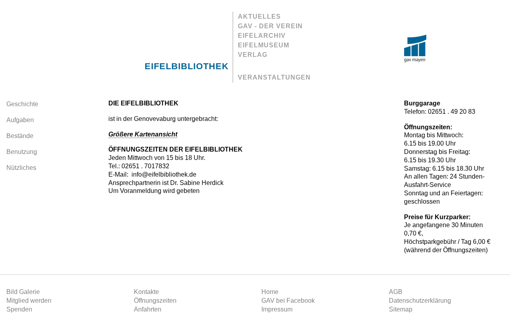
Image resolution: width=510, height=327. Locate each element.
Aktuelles (259, 16)
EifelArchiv (262, 35)
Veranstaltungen (274, 77)
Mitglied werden (28, 300)
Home (270, 291)
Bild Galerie (23, 291)
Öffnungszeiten (155, 300)
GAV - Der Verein (270, 26)
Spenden (19, 309)
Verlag (252, 54)
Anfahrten (147, 309)
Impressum (276, 309)
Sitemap (400, 309)
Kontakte (146, 291)
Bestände (19, 135)
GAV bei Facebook (288, 300)
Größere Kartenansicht (142, 134)
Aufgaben (20, 120)
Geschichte (22, 104)
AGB (395, 291)
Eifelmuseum (263, 45)
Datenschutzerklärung (420, 300)
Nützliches (21, 167)
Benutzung (21, 151)
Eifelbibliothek (187, 66)
